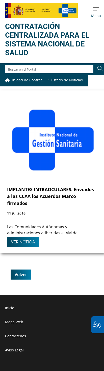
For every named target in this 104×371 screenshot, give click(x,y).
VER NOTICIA (23, 242)
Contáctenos (15, 336)
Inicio (9, 307)
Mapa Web (14, 322)
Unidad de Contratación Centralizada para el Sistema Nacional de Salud (27, 80)
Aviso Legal (14, 350)
